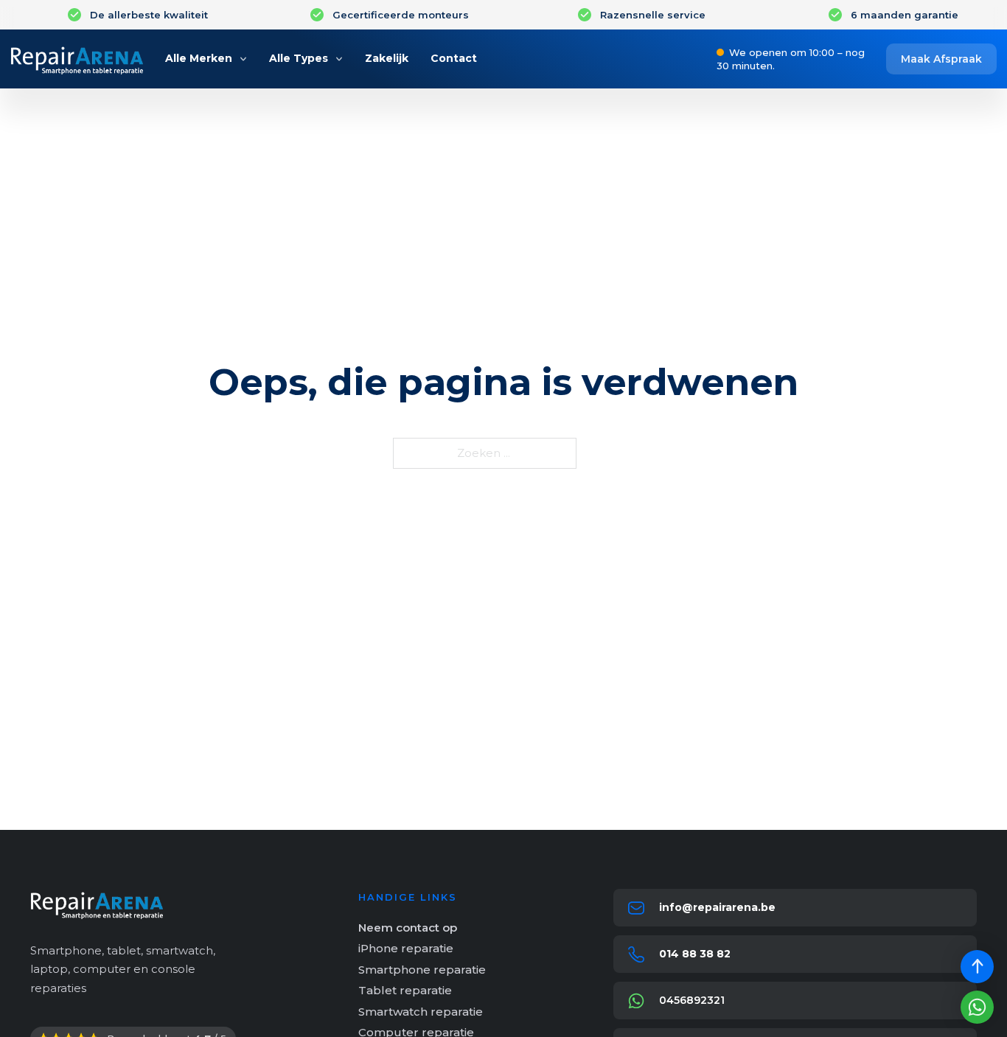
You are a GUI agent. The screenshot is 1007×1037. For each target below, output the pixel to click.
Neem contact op (407, 928)
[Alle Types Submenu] (339, 59)
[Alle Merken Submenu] (243, 59)
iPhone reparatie (405, 948)
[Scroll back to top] (977, 966)
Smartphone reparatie (422, 970)
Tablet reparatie (405, 990)
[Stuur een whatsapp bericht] (977, 1007)
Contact (454, 58)
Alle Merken (198, 58)
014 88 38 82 (695, 953)
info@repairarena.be (717, 907)
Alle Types (298, 58)
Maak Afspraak (941, 59)
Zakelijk (386, 58)
